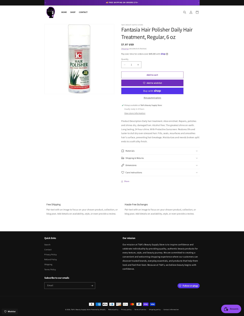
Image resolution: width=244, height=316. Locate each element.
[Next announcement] (199, 2)
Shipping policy (155, 309)
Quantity (124, 59)
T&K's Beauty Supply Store (81, 309)
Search (47, 244)
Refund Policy (50, 259)
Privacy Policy (50, 254)
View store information (134, 113)
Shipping (124, 49)
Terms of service (140, 309)
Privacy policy (126, 309)
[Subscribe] (92, 285)
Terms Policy (50, 269)
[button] (185, 12)
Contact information (171, 309)
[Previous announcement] (45, 2)
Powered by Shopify (98, 309)
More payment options (152, 98)
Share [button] (126, 181)
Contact (48, 249)
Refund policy (113, 309)
